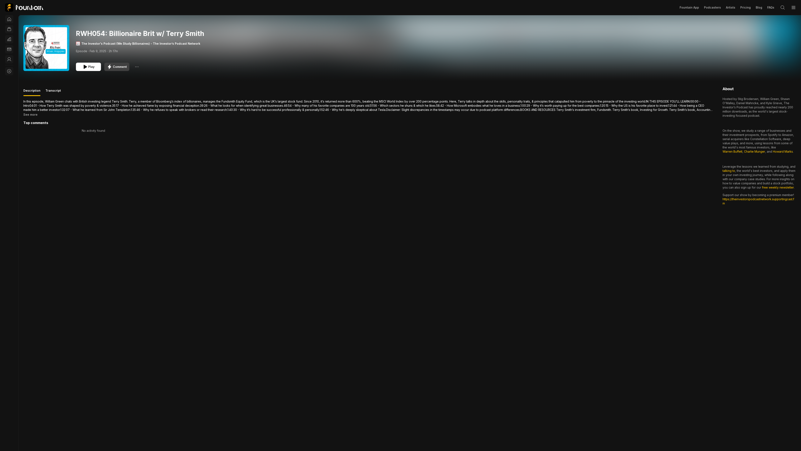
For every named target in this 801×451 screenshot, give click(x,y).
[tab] (31, 92)
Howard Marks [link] (783, 151)
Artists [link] (730, 7)
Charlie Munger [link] (754, 151)
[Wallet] (9, 49)
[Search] (783, 8)
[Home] (9, 19)
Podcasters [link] (712, 7)
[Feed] (9, 29)
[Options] (137, 67)
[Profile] (9, 59)
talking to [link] (729, 170)
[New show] (9, 71)
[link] (24, 7)
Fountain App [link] (689, 7)
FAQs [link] (770, 7)
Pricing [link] (745, 7)
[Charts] (9, 39)
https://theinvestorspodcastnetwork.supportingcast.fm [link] (758, 201)
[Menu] (793, 7)
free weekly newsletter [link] (778, 187)
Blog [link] (759, 7)
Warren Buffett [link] (732, 151)
